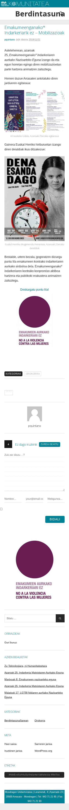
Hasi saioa (10, 743)
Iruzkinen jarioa (13, 750)
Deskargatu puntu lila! (34, 289)
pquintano (9, 39)
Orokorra (33, 374)
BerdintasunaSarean (16, 720)
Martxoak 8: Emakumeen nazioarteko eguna (30, 679)
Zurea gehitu (50, 444)
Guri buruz (10, 642)
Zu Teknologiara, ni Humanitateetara (25, 665)
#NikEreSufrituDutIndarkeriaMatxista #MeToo (34, 774)
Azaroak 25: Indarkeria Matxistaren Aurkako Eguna (34, 672)
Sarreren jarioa (43, 743)
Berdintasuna (34, 13)
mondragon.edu (12, 9)
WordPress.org (43, 750)
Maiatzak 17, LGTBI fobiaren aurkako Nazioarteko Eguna (33, 695)
